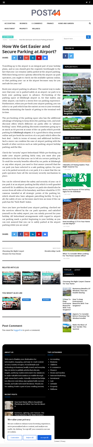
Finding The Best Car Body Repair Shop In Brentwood (30, 278)
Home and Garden (66, 23)
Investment (10, 28)
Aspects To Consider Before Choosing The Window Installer (81, 316)
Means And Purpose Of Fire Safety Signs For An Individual (76, 190)
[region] (29, 429)
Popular (67, 270)
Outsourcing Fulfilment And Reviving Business (51, 292)
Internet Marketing (58, 376)
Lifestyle (53, 384)
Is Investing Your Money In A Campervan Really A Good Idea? (50, 277)
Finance (50, 23)
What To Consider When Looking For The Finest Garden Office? (76, 255)
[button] (4, 2)
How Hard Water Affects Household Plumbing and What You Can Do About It (30, 404)
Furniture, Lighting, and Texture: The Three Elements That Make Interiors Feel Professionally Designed (29, 415)
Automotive (7, 37)
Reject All (29, 438)
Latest (77, 270)
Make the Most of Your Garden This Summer (74, 127)
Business (23, 23)
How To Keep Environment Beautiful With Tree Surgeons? (76, 111)
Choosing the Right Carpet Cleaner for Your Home (76, 282)
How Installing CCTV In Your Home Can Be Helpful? (76, 222)
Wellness (36, 28)
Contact (56, 441)
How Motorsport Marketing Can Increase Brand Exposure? (10, 303)
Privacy (63, 441)
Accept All (44, 438)
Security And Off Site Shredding (30, 293)
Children (53, 365)
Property (24, 28)
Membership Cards (52, 251)
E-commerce (37, 23)
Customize (15, 438)
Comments (69, 274)
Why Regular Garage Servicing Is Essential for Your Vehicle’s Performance (11, 277)
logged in (18, 330)
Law (52, 381)
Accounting (10, 23)
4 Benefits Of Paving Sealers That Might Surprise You (76, 166)
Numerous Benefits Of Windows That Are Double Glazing (75, 89)
